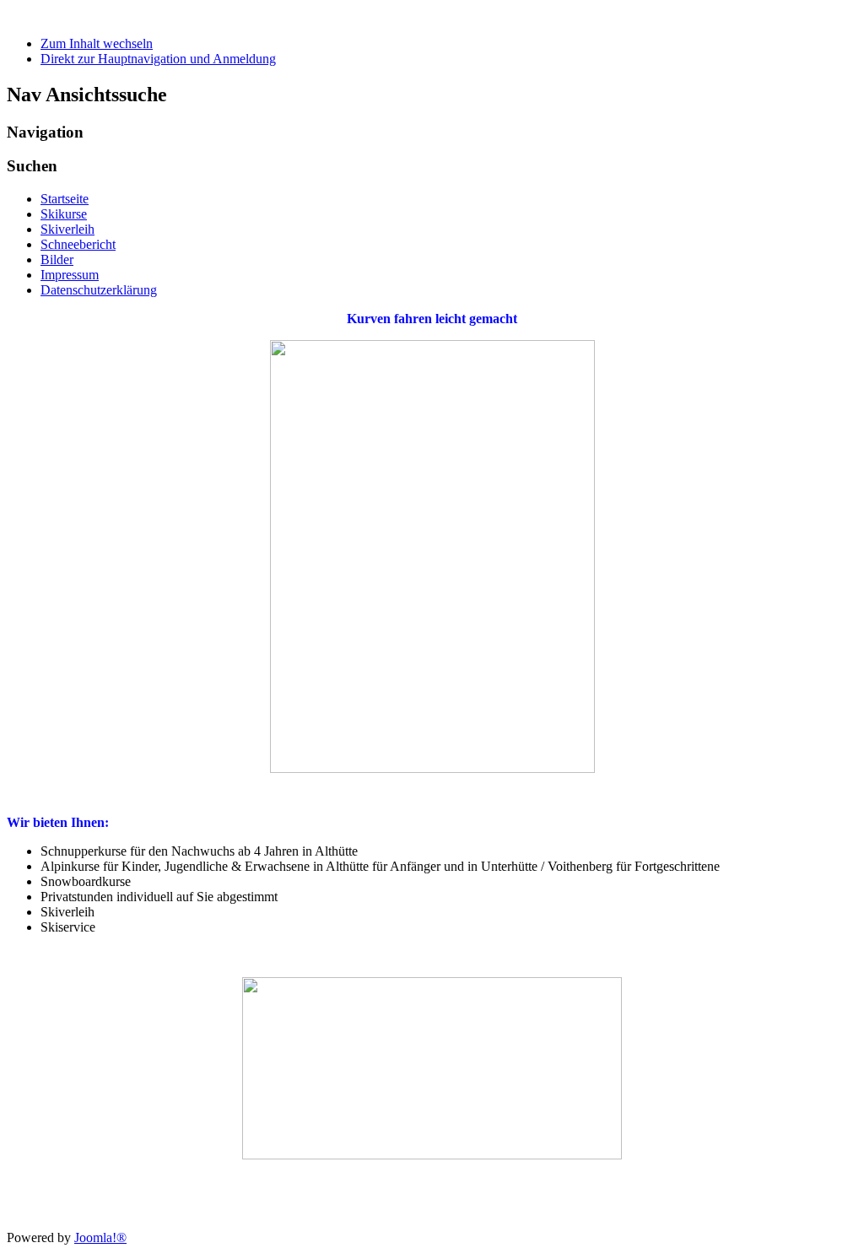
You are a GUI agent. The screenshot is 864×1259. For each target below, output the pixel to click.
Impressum (69, 274)
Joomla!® (100, 1237)
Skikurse (63, 214)
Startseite (64, 199)
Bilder (56, 259)
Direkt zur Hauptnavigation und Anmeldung (158, 58)
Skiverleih (67, 229)
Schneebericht (78, 244)
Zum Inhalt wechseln (96, 43)
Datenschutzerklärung (98, 290)
